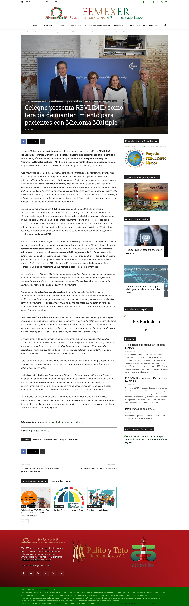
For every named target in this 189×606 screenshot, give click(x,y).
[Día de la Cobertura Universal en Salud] (69, 497)
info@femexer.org (41, 565)
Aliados (61, 25)
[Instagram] (153, 2)
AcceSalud (118, 25)
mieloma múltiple (52, 422)
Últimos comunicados (136, 219)
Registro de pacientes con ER (97, 25)
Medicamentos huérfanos (73, 101)
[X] (162, 2)
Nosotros (48, 25)
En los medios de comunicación (39, 32)
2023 (23, 507)
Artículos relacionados (34, 481)
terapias (63, 440)
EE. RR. (34, 25)
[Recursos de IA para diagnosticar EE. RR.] (146, 241)
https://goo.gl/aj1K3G (39, 430)
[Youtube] (166, 2)
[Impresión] (42, 141)
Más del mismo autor (60, 481)
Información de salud (56, 101)
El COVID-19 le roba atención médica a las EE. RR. (146, 380)
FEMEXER (87, 101)
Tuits (114, 101)
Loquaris (129, 338)
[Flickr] (148, 2)
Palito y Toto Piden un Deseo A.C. (143, 25)
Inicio (23, 32)
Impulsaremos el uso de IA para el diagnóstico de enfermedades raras (143, 289)
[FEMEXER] (94, 13)
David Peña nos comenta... (140, 408)
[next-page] (27, 521)
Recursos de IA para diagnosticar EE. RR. (144, 251)
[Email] (36, 141)
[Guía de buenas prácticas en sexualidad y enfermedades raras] (102, 497)
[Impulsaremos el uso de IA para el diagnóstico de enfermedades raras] (146, 281)
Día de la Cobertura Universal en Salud (68, 510)
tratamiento (80, 422)
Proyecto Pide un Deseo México (141, 140)
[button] (165, 25)
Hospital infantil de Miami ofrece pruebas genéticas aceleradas (40, 470)
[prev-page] (22, 521)
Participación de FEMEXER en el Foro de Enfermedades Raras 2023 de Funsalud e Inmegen (35, 513)
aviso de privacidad (41, 589)
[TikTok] (157, 2)
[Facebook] (143, 2)
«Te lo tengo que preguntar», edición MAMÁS (145, 346)
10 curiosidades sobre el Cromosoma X (98, 468)
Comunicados (59, 507)
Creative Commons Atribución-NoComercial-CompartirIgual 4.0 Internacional (125, 603)
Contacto (75, 25)
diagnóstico (68, 422)
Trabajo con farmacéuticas (102, 101)
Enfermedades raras (94, 507)
